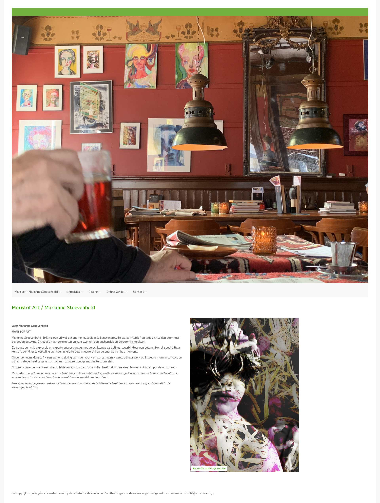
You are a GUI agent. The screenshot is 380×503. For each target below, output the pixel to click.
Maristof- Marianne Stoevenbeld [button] (37, 292)
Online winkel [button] (115, 292)
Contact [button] (139, 292)
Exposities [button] (73, 292)
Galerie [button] (93, 292)
